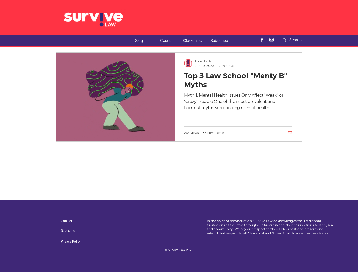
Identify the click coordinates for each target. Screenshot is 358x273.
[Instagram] (271, 40)
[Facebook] (262, 40)
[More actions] (292, 63)
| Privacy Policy (68, 241)
